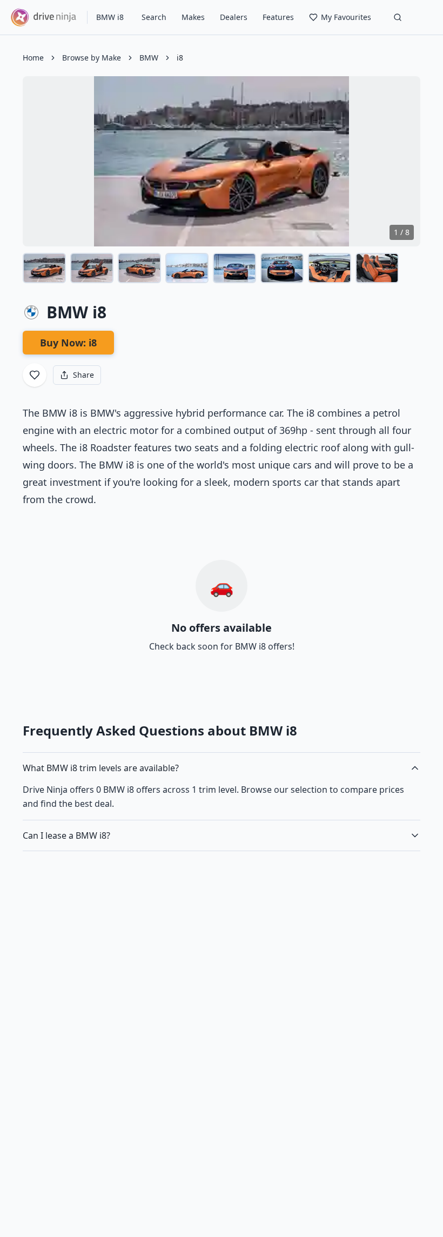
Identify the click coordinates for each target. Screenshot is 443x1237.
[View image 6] (282, 268)
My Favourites (346, 17)
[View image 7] (329, 268)
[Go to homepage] (43, 17)
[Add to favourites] (34, 375)
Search (154, 17)
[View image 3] (139, 268)
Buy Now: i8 (68, 342)
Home (33, 57)
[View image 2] (91, 268)
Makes (193, 17)
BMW (148, 57)
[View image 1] (44, 268)
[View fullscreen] (404, 92)
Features (278, 17)
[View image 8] (377, 268)
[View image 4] (187, 268)
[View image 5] (234, 268)
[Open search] (397, 17)
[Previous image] (40, 161)
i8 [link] (180, 57)
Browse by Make (91, 57)
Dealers (233, 17)
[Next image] (403, 161)
